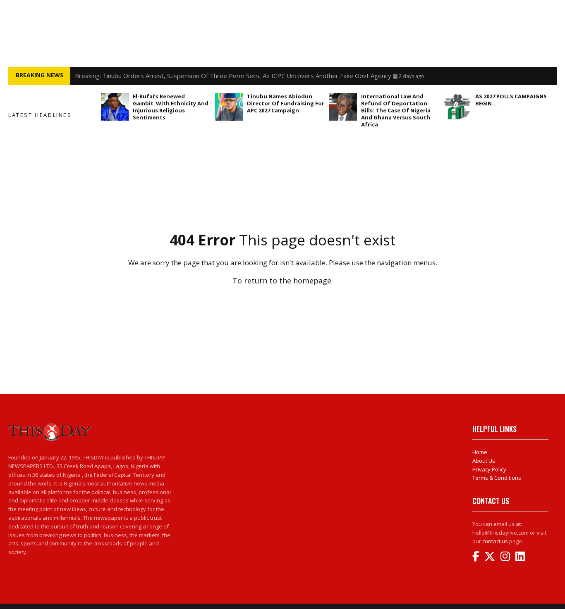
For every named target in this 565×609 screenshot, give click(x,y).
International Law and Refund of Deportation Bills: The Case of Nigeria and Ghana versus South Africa (396, 110)
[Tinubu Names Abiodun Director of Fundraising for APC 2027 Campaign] (229, 107)
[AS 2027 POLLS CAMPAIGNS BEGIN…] (457, 107)
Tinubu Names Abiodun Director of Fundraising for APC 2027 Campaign (285, 103)
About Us (483, 460)
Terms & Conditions (496, 477)
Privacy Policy (489, 469)
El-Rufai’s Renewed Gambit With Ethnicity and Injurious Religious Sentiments (170, 107)
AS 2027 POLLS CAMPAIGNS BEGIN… (511, 100)
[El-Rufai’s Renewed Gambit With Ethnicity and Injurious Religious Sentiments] (115, 107)
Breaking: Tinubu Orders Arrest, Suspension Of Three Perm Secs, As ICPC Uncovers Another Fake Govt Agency (233, 75)
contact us (495, 541)
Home (479, 452)
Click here (282, 298)
